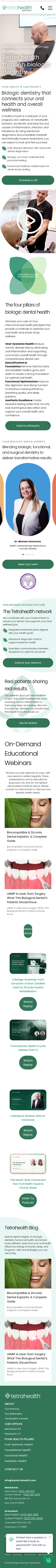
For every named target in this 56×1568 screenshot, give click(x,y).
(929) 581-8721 (27, 1491)
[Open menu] (50, 8)
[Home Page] (17, 6)
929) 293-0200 (32, 1494)
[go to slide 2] (25, 554)
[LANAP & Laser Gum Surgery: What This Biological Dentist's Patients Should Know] (28, 874)
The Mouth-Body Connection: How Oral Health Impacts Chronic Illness (28, 1184)
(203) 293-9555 (33, 1518)
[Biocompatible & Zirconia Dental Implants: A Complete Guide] (28, 813)
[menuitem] (28, 1409)
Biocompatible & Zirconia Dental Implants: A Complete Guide (27, 836)
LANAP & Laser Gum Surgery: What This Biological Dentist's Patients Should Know (27, 898)
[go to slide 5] (33, 554)
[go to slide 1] (23, 554)
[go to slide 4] (30, 554)
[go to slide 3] (28, 554)
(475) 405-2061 (29, 1514)
